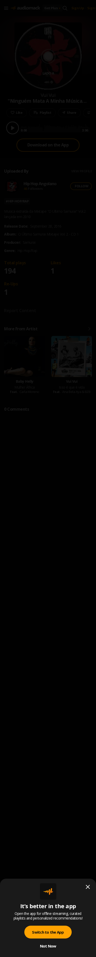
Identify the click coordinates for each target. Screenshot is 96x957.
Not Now (48, 946)
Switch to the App (48, 932)
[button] (48, 478)
